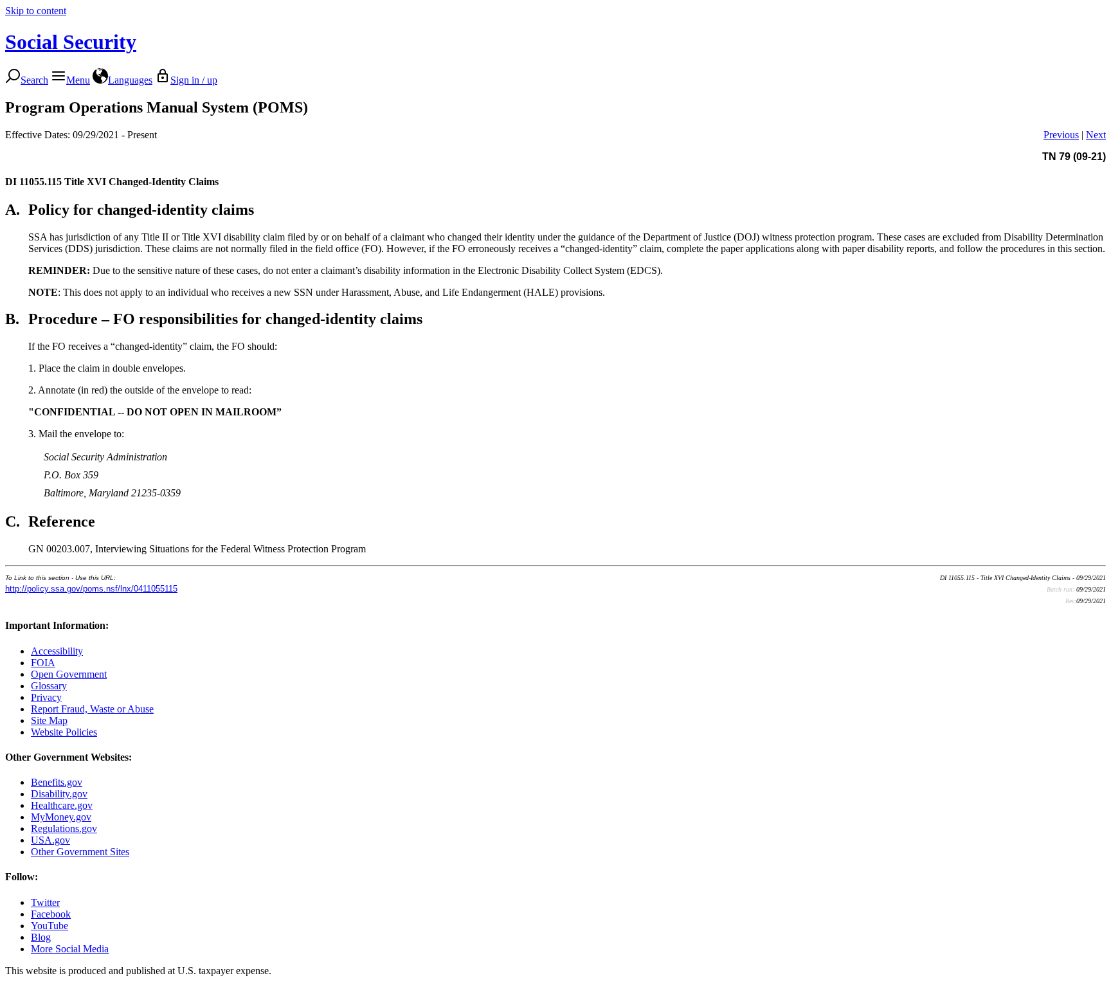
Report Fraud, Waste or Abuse (92, 708)
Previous (1061, 134)
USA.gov (50, 840)
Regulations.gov (64, 828)
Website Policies (64, 732)
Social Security (70, 41)
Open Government (69, 674)
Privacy (46, 697)
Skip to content (35, 10)
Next (1096, 134)
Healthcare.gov (62, 805)
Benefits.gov (56, 782)
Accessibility (57, 651)
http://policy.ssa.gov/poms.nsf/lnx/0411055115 (91, 588)
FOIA (43, 662)
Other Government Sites (80, 851)
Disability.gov (59, 793)
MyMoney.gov (61, 816)
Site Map (49, 720)
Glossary (49, 685)
